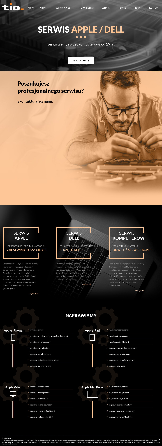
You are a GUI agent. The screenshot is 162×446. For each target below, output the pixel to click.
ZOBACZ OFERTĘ (81, 60)
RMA (137, 7)
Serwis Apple (63, 7)
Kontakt (154, 7)
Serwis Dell (86, 7)
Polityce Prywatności (69, 442)
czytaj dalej (34, 294)
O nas (43, 7)
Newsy (122, 7)
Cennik (105, 7)
